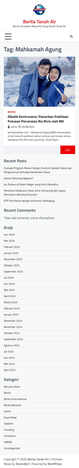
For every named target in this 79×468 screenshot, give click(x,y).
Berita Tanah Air (39, 21)
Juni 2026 (9, 234)
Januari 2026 (11, 253)
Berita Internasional (15, 399)
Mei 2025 (9, 290)
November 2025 (13, 259)
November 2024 (13, 327)
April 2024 (10, 370)
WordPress (55, 463)
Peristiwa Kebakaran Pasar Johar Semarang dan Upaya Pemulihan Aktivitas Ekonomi (35, 192)
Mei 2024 (9, 364)
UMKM (8, 442)
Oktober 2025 (12, 265)
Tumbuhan (10, 436)
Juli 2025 (9, 278)
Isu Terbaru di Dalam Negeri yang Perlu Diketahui (31, 184)
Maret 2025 (10, 302)
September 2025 (13, 271)
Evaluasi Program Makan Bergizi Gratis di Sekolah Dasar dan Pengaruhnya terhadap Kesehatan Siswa (38, 170)
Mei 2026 (9, 241)
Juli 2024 (9, 351)
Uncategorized (12, 448)
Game (7, 411)
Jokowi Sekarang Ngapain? (19, 178)
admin (14, 127)
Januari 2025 (11, 314)
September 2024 (13, 339)
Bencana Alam (12, 387)
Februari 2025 (12, 308)
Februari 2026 (12, 247)
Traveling (9, 430)
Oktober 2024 (12, 333)
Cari (67, 149)
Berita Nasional (12, 405)
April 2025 (10, 296)
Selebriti (8, 423)
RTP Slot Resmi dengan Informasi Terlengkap (29, 201)
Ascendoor (22, 463)
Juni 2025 (9, 284)
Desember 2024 (13, 321)
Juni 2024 (9, 358)
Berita (12, 112)
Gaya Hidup (10, 417)
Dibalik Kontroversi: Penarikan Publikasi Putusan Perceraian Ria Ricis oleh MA (38, 119)
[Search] (71, 36)
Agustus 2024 (12, 345)
